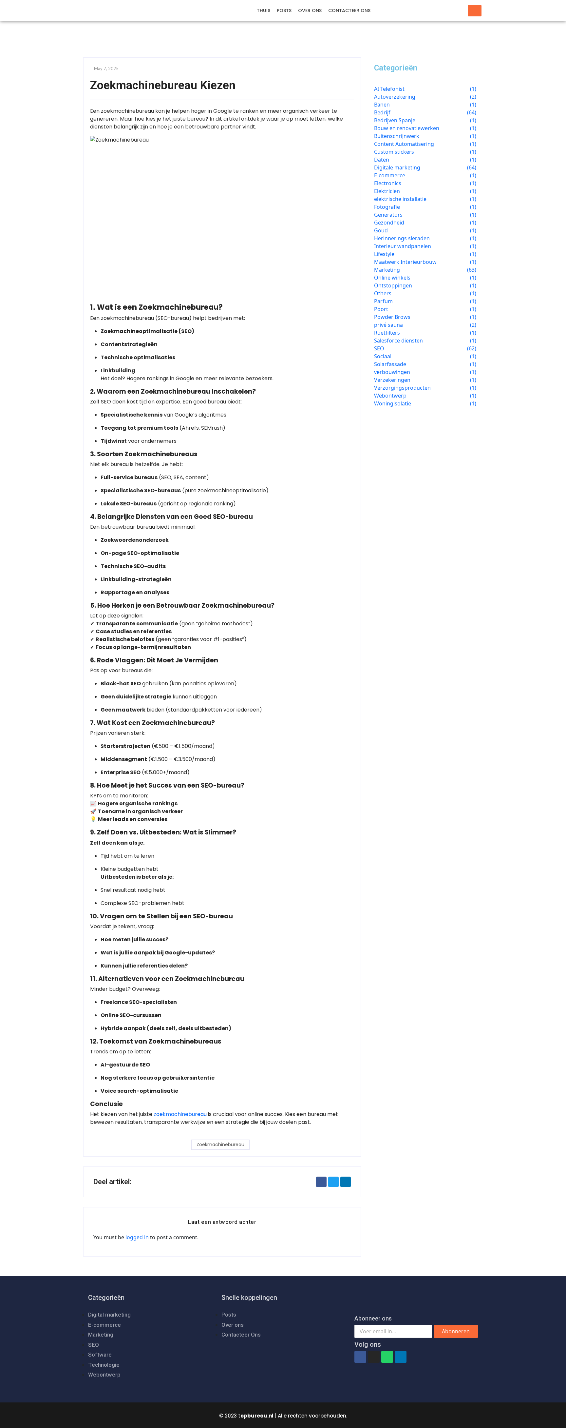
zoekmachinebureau (180, 1114)
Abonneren (456, 1331)
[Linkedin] (400, 1357)
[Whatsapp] (387, 1357)
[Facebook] (360, 1357)
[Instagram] (374, 1357)
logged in (137, 1237)
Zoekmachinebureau (220, 1144)
